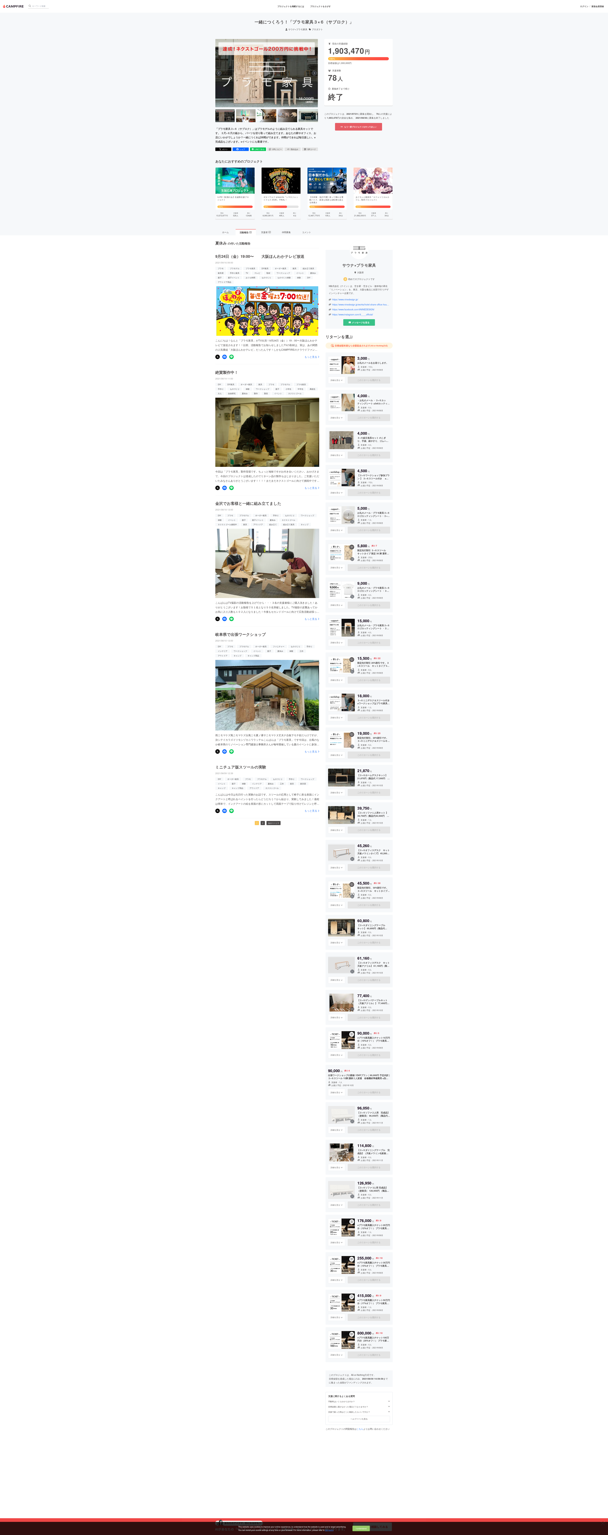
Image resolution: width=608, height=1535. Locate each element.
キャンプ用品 (253, 655)
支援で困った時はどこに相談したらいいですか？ (349, 1412)
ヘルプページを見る (359, 1418)
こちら (360, 1428)
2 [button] (262, 823)
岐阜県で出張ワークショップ (240, 634)
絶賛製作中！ (226, 372)
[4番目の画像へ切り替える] (287, 115)
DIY (308, 277)
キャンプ (304, 524)
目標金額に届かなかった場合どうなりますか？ (348, 1406)
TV (247, 273)
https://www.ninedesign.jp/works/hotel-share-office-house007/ (361, 304)
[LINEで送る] (231, 357)
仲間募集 (286, 232)
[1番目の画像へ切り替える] (225, 115)
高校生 (312, 389)
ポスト (225, 149)
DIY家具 (265, 268)
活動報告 (245, 232)
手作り (221, 389)
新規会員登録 (598, 6)
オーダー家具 (280, 268)
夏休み (313, 273)
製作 (256, 393)
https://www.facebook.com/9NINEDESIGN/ (353, 309)
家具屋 (221, 273)
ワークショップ (283, 273)
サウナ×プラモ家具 (297, 29)
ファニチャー (278, 646)
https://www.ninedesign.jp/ (345, 299)
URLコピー (277, 149)
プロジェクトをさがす (320, 6)
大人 (220, 393)
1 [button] (256, 823)
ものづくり (266, 277)
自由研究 (232, 393)
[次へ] (314, 73)
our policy (329, 1530)
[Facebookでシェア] (224, 357)
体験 (299, 277)
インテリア (222, 651)
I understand (361, 1528)
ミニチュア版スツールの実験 (240, 767)
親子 (220, 277)
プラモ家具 (250, 268)
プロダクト (317, 29)
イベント (300, 273)
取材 (268, 273)
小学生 (288, 389)
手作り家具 (234, 273)
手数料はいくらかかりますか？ (341, 1401)
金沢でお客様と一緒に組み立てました (248, 503)
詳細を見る (335, 380)
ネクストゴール (294, 393)
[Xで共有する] (217, 357)
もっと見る (310, 357)
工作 (301, 651)
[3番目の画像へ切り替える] (266, 115)
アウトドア (258, 524)
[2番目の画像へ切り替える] (245, 115)
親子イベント (233, 277)
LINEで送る (260, 149)
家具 (294, 268)
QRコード (311, 149)
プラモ (221, 268)
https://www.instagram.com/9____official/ (352, 314)
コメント (306, 232)
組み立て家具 (308, 268)
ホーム (225, 232)
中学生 (300, 389)
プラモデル (234, 268)
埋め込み (294, 149)
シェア (242, 149)
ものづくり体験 (284, 277)
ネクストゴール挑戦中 (227, 524)
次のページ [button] (273, 823)
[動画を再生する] (267, 73)
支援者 (266, 232)
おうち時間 (250, 277)
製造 (266, 393)
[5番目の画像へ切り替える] (308, 115)
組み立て (273, 524)
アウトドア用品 (224, 282)
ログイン (584, 6)
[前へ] (219, 73)
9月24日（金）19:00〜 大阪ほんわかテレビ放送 (259, 256)
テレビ (257, 273)
